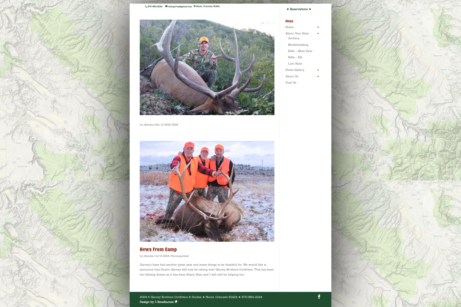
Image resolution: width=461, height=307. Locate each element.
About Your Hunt (297, 33)
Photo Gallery (294, 70)
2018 (175, 124)
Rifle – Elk (295, 57)
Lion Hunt (295, 63)
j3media (148, 124)
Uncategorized (180, 256)
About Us (291, 76)
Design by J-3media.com (157, 302)
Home (289, 27)
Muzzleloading (298, 44)
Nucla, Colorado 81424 (207, 6)
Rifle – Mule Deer (300, 51)
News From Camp (158, 249)
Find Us (290, 82)
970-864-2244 (155, 6)
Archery (293, 38)
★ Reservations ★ (299, 9)
